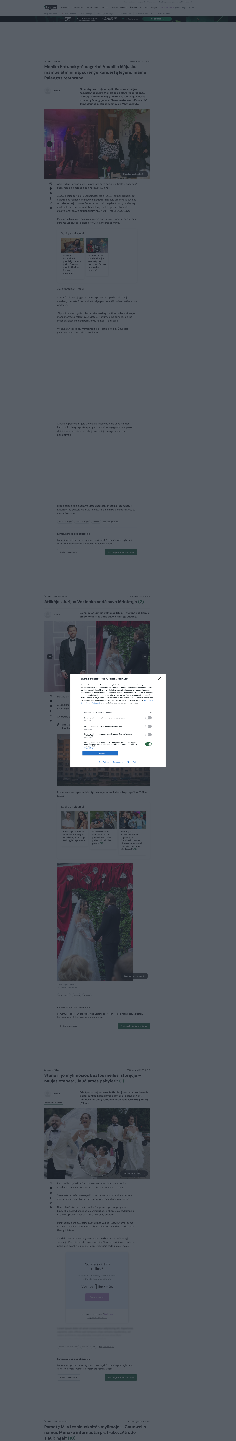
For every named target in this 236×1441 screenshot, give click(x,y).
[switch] (148, 717)
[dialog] (118, 720)
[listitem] (118, 712)
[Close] (160, 679)
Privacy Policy (132, 762)
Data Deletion (104, 762)
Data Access (118, 762)
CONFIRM (100, 753)
